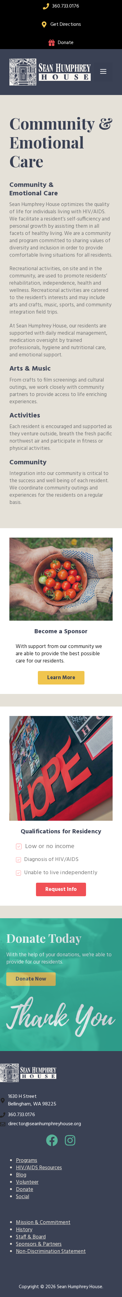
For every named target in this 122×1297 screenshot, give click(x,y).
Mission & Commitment (43, 1222)
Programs (26, 1160)
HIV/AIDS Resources (39, 1168)
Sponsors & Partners (39, 1244)
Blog (21, 1175)
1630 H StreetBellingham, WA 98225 (32, 1100)
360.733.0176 (65, 6)
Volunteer (27, 1182)
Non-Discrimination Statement (51, 1251)
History (24, 1230)
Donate (66, 43)
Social (22, 1197)
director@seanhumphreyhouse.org (44, 1124)
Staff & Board (31, 1237)
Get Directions (65, 24)
